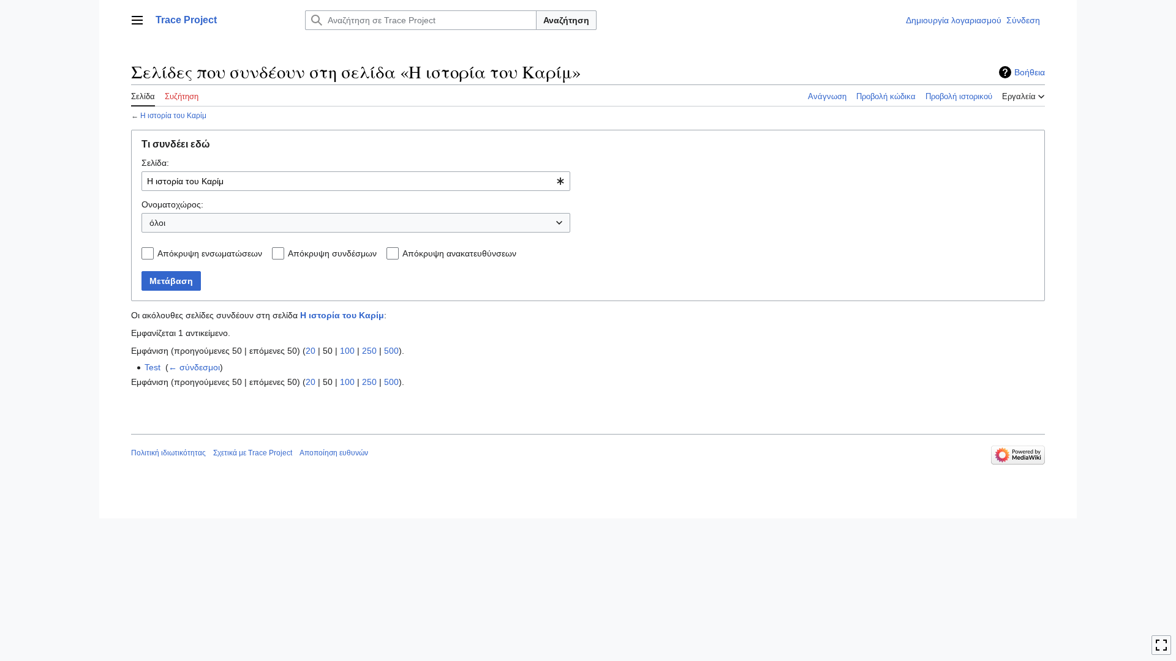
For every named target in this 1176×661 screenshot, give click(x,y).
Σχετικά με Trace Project (252, 453)
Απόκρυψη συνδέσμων (332, 253)
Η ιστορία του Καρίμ (173, 115)
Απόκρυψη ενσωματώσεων (209, 253)
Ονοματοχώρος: (172, 204)
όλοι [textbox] (157, 223)
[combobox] (355, 181)
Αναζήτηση (566, 20)
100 (347, 351)
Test (152, 367)
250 (369, 351)
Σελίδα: (155, 163)
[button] (137, 20)
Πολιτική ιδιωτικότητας (168, 453)
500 (391, 351)
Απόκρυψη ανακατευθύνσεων (459, 253)
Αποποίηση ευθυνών (334, 453)
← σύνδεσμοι (194, 367)
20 (310, 351)
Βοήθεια (1029, 72)
